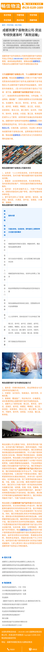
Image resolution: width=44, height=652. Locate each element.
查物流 (34, 649)
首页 (3, 25)
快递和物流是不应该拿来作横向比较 (14, 622)
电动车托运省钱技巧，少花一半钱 (14, 587)
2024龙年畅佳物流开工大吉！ (12, 625)
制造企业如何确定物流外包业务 (13, 608)
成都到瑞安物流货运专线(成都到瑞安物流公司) (18, 575)
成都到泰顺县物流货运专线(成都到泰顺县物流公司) (20, 572)
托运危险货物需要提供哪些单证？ (14, 611)
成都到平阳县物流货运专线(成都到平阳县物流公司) (20, 568)
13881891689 (18, 59)
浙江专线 (18, 25)
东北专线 (7, 15)
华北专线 (7, 20)
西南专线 (33, 20)
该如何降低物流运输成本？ (11, 615)
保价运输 (5, 618)
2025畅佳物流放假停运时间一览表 (14, 594)
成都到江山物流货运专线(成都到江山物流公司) (18, 562)
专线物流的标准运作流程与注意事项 (14, 604)
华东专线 (33, 15)
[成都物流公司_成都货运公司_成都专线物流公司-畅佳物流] (11, 6)
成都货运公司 (25, 530)
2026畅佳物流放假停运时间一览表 (14, 590)
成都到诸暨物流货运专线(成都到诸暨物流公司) (18, 565)
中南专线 (20, 15)
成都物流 (36, 61)
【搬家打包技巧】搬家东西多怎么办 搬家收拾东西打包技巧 (23, 601)
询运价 (12, 649)
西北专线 (20, 20)
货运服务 (5, 597)
